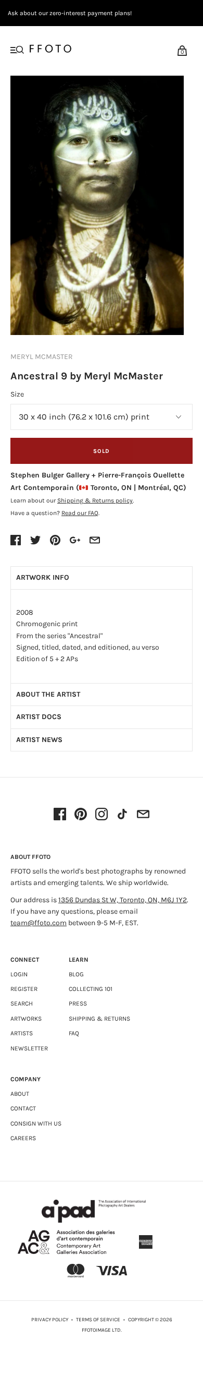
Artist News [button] (39, 739)
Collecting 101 (90, 989)
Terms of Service (98, 1320)
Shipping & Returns (99, 1018)
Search (21, 1003)
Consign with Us (35, 1123)
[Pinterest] (80, 815)
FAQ (74, 1033)
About (19, 1093)
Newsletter (29, 1048)
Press (78, 1003)
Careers (23, 1138)
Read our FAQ (79, 513)
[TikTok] (122, 815)
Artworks (26, 1018)
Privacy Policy (49, 1320)
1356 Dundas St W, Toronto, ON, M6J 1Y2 (122, 899)
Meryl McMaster (41, 356)
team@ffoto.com (38, 922)
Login (19, 974)
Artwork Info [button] (42, 577)
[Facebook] (60, 815)
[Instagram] (101, 815)
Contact (23, 1108)
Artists (21, 1033)
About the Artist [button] (48, 694)
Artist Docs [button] (38, 716)
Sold (101, 451)
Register (23, 989)
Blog (76, 974)
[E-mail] (143, 815)
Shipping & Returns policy (95, 500)
